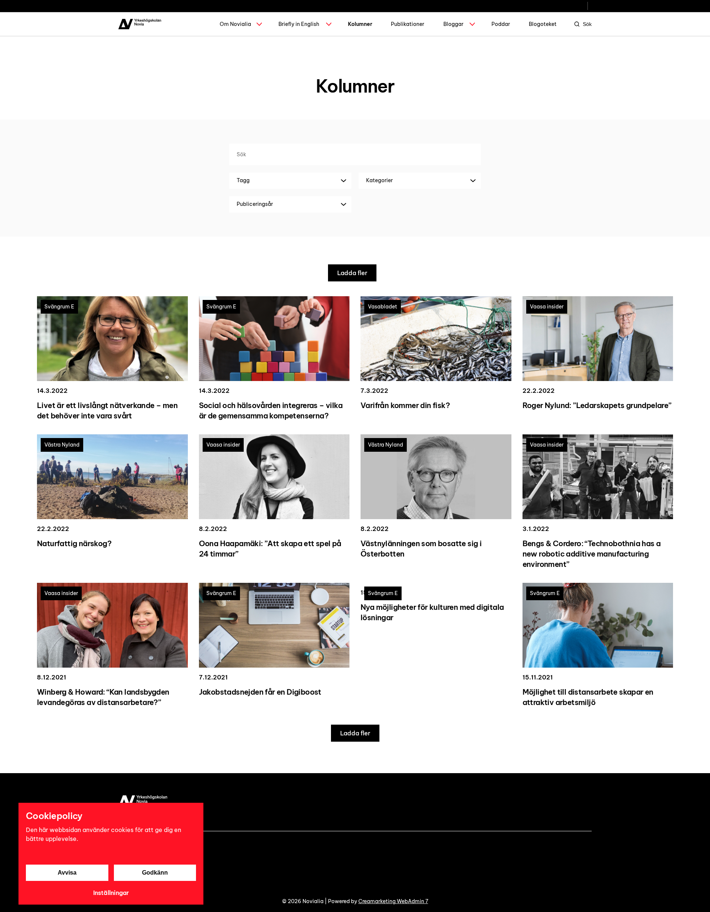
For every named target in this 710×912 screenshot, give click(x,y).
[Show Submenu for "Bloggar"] (472, 24)
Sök (587, 24)
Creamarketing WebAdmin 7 (393, 901)
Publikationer (407, 24)
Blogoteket (543, 24)
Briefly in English (298, 24)
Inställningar (111, 892)
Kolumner (360, 24)
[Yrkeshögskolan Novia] (139, 24)
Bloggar (453, 24)
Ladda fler (352, 273)
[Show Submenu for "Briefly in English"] (329, 24)
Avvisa (67, 872)
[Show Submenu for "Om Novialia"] (259, 24)
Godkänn (155, 872)
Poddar (500, 24)
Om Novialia (235, 24)
